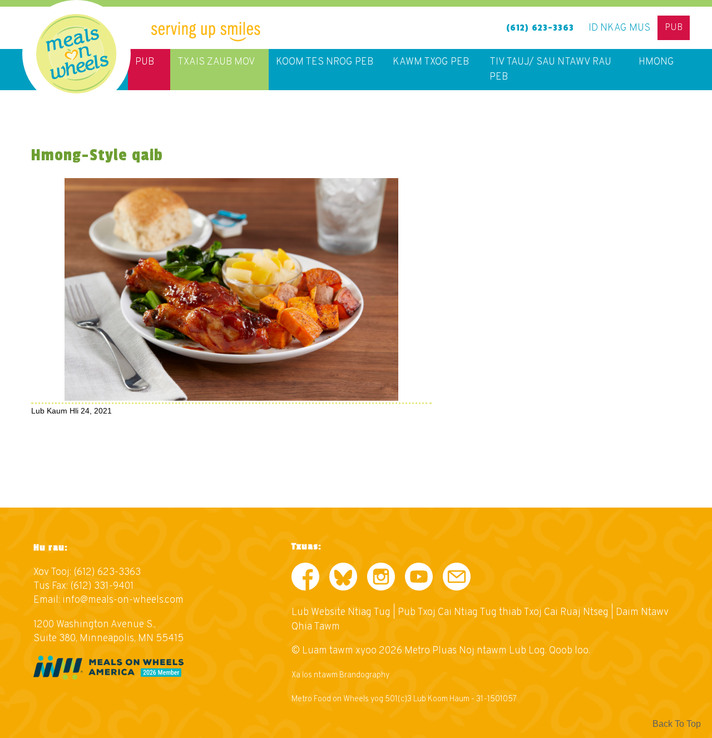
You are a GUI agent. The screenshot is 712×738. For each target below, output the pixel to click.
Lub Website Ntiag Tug (340, 612)
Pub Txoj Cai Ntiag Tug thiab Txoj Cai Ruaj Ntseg (503, 612)
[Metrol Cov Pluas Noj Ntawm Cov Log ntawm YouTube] (419, 579)
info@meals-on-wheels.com (123, 600)
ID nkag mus (619, 28)
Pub (674, 27)
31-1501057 (496, 699)
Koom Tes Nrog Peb (324, 62)
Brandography (364, 675)
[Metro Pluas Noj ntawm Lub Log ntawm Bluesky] (343, 579)
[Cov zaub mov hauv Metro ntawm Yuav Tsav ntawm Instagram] (381, 579)
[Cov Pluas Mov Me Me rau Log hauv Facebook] (305, 579)
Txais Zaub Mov (216, 62)
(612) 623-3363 (540, 27)
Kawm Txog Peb (431, 62)
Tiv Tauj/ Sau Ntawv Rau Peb (550, 69)
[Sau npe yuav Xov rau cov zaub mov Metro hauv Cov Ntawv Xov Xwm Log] (457, 579)
